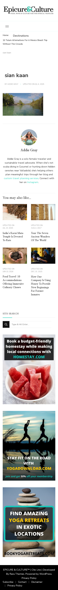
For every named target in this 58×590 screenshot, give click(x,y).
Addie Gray (12, 84)
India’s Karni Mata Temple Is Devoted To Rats (13, 237)
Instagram (32, 182)
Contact (22, 582)
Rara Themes (17, 574)
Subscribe (8, 582)
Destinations (21, 36)
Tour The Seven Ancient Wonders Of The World (40, 237)
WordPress (45, 574)
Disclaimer (36, 582)
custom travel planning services (21, 178)
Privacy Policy (29, 578)
